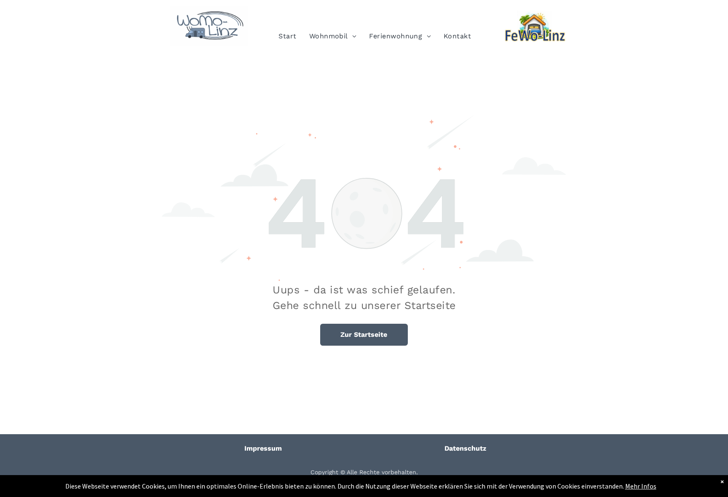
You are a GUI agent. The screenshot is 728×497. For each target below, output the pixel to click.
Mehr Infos (640, 486)
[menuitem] (287, 36)
